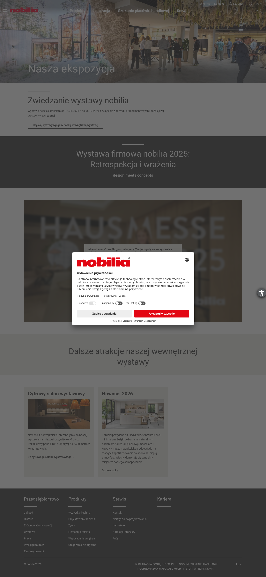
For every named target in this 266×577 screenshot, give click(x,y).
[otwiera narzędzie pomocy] (261, 292)
